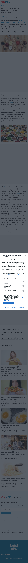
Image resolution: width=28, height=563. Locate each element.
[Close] (25, 255)
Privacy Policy (21, 307)
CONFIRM (8, 302)
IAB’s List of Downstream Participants (15, 274)
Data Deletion (6, 307)
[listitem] (14, 278)
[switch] (23, 281)
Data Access (14, 307)
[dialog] (14, 281)
